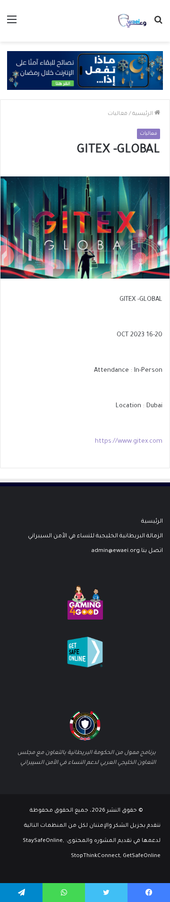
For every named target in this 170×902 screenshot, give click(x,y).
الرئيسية (143, 114)
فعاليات (118, 114)
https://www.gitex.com (128, 441)
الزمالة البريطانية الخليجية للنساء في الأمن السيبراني (95, 536)
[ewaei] (132, 21)
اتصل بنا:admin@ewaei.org (127, 551)
